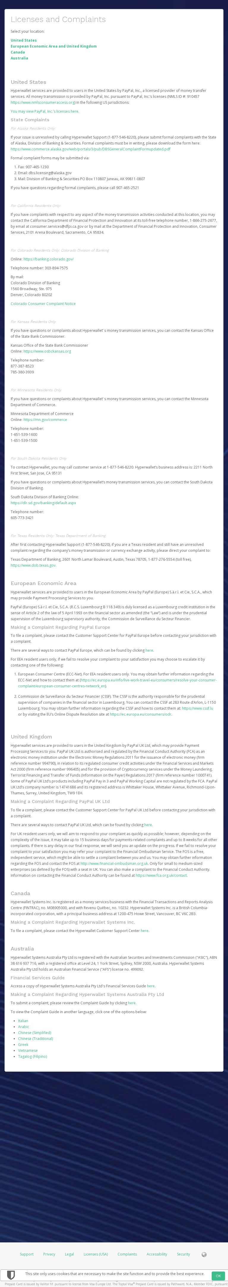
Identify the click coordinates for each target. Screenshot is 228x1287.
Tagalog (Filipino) (32, 1056)
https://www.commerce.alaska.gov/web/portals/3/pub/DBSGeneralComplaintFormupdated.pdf (90, 149)
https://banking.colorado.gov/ (48, 259)
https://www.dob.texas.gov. (33, 565)
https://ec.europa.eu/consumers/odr (140, 714)
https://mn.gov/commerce (45, 419)
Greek (23, 1044)
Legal (69, 1254)
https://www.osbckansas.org (47, 351)
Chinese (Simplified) (34, 1032)
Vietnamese (28, 1050)
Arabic (23, 1026)
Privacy (49, 1254)
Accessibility (157, 1254)
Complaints (128, 1254)
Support (27, 1254)
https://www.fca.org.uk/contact (161, 875)
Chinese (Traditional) (35, 1038)
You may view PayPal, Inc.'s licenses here (44, 111)
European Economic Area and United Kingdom (54, 46)
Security (183, 1254)
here (149, 650)
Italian (23, 1020)
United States (24, 40)
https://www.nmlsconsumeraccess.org (43, 102)
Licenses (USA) (96, 1254)
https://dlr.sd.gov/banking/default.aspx (43, 502)
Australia (19, 58)
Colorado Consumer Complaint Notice (43, 303)
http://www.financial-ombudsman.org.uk (114, 863)
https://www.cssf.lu (197, 708)
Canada (18, 52)
